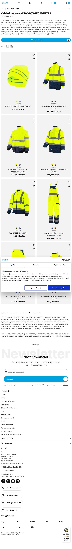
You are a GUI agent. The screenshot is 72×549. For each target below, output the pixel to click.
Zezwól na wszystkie (58, 288)
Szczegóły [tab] (36, 265)
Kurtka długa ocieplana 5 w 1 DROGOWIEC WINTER (54, 171)
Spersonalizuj (34, 288)
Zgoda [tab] (12, 265)
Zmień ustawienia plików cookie (11, 435)
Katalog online (6, 414)
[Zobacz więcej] (69, 9)
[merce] (17, 534)
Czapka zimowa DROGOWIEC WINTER (18, 106)
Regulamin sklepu (7, 425)
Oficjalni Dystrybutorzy (8, 408)
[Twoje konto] (41, 3)
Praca (3, 421)
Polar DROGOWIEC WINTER (18, 233)
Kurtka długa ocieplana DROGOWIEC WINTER (54, 107)
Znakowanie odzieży (8, 418)
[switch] (66, 540)
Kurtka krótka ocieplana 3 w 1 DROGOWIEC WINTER (18, 171)
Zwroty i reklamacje (7, 401)
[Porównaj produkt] (34, 59)
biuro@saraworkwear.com (8, 470)
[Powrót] (3, 9)
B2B (2, 411)
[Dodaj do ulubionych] (34, 55)
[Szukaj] (30, 3)
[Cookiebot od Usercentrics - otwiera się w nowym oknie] (62, 260)
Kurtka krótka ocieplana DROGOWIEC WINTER (53, 298)
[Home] (5, 3)
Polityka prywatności (8, 428)
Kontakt (3, 398)
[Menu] (19, 3)
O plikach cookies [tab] (59, 265)
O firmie (3, 394)
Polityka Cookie (6, 431)
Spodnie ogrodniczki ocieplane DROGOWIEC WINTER (54, 234)
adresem (65, 385)
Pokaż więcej (36, 344)
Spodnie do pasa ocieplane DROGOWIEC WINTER (18, 298)
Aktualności (5, 404)
